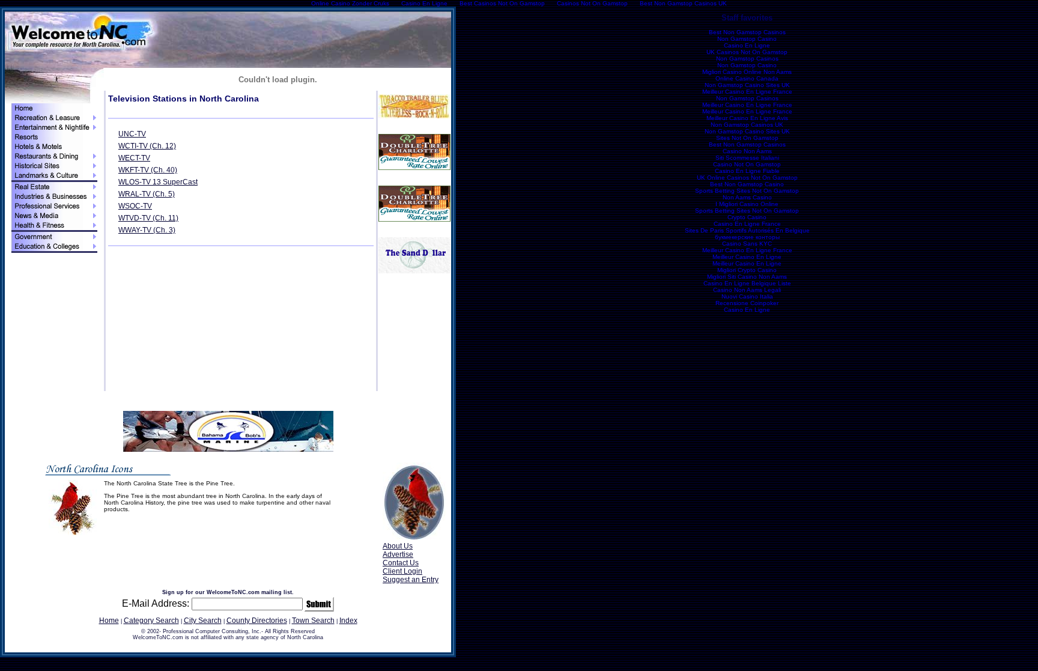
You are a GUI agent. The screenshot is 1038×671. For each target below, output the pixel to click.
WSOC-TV (135, 206)
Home (109, 620)
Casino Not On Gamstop (747, 164)
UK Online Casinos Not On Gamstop (747, 177)
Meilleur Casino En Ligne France (747, 91)
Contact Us (401, 563)
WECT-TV (134, 158)
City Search (203, 620)
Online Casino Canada (746, 78)
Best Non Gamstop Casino (747, 184)
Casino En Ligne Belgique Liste (747, 283)
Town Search (313, 620)
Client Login (402, 571)
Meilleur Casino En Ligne (747, 257)
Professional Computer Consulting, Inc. (212, 631)
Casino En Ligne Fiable (747, 171)
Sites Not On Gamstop (747, 138)
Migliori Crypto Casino (747, 270)
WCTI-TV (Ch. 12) (147, 146)
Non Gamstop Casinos (747, 58)
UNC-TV (132, 134)
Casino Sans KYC (747, 243)
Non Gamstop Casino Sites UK (747, 85)
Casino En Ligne (747, 45)
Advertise (398, 554)
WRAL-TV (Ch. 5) (146, 194)
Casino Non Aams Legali (747, 290)
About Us (398, 546)
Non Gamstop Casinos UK (747, 124)
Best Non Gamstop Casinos (747, 32)
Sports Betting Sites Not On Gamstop (747, 190)
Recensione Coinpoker (746, 303)
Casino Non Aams (747, 151)
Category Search (151, 620)
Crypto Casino (746, 217)
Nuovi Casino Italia (747, 296)
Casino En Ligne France (747, 223)
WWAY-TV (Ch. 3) (146, 230)
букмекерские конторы (747, 237)
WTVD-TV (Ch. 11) (148, 218)
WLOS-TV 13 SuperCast (158, 182)
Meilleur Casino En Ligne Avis (747, 118)
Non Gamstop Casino (747, 38)
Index (348, 620)
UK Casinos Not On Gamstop (747, 52)
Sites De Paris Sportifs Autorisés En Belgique (747, 230)
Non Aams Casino (747, 197)
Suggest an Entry (411, 579)
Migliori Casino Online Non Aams (747, 71)
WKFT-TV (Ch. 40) (147, 170)
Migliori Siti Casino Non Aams (747, 276)
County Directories (256, 620)
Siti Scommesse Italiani (747, 157)
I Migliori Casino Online (746, 204)
